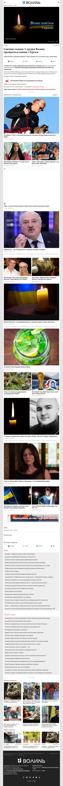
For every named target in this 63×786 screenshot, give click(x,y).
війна (16, 530)
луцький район (8, 530)
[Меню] (4, 2)
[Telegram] (33, 777)
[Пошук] (58, 2)
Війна (15, 5)
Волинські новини (8, 5)
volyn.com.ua (46, 753)
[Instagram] (30, 777)
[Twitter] (27, 777)
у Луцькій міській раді (38, 86)
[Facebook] (24, 777)
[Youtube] (36, 777)
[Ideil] (31, 780)
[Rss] (39, 778)
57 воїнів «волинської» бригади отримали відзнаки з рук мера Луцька (36, 89)
